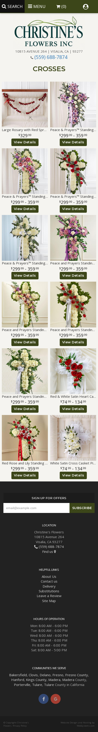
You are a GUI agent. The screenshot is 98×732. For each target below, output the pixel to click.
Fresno (57, 675)
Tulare (37, 684)
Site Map (49, 600)
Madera (54, 679)
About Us (49, 576)
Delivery (49, 586)
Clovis (33, 675)
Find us (48, 551)
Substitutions (49, 591)
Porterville (22, 684)
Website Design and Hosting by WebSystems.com (78, 724)
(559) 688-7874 (50, 57)
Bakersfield (18, 675)
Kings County (36, 679)
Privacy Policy (20, 725)
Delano (45, 675)
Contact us (49, 581)
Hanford (17, 679)
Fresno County (76, 675)
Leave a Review (49, 595)
